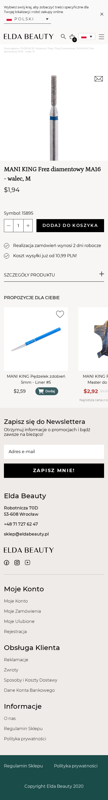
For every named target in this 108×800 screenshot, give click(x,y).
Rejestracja (15, 631)
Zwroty (11, 669)
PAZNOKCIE (27, 48)
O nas (10, 718)
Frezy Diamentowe (65, 48)
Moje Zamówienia (22, 611)
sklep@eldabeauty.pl (26, 534)
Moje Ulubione (19, 621)
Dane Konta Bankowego (29, 690)
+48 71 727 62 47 (21, 524)
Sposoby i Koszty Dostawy (30, 680)
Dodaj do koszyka (70, 225)
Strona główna (11, 48)
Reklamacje (16, 659)
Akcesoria (41, 48)
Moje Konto (16, 601)
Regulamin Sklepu (23, 728)
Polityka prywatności (25, 738)
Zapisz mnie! (54, 470)
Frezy (50, 48)
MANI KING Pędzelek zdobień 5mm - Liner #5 (36, 379)
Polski (24, 18)
